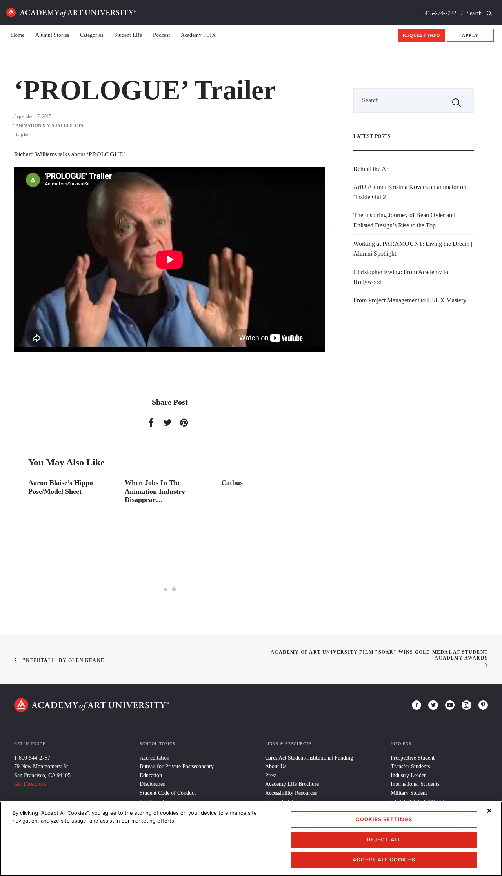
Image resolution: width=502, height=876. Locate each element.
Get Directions (30, 784)
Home (71, 12)
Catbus (232, 483)
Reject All (384, 839)
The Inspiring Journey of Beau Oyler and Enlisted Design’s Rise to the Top (404, 220)
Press (270, 775)
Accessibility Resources (291, 793)
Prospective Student (413, 758)
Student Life (128, 35)
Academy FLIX (198, 35)
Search (475, 13)
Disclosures (152, 784)
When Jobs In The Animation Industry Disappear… (155, 491)
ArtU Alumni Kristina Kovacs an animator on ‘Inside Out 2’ (409, 192)
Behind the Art (371, 168)
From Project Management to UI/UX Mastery (409, 300)
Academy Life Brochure (292, 784)
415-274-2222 (440, 13)
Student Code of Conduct (168, 793)
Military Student (409, 793)
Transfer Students (410, 766)
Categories (91, 35)
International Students (415, 784)
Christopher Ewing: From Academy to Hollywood (400, 277)
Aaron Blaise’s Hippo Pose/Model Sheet (60, 487)
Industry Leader (408, 775)
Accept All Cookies (384, 859)
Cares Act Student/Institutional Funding (309, 758)
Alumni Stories (52, 35)
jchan (26, 134)
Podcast (161, 35)
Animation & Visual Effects (49, 125)
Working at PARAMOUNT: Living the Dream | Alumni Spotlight (412, 248)
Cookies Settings (384, 819)
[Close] (489, 810)
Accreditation (154, 758)
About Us (275, 766)
